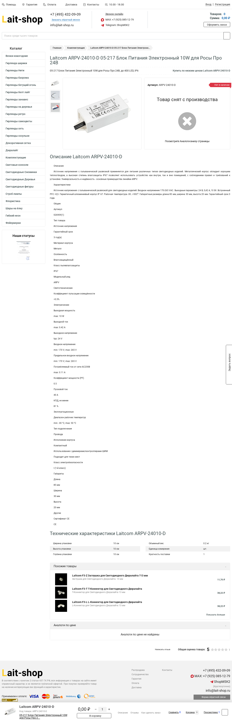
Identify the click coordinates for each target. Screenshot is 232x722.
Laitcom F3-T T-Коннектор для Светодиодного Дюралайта (107, 588)
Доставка (71, 4)
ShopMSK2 (221, 682)
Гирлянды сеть (15, 128)
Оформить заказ (217, 24)
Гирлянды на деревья (19, 106)
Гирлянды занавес (17, 99)
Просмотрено (211, 712)
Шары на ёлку (14, 208)
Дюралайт (12, 150)
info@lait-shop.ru (217, 690)
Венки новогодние (17, 55)
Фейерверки (13, 222)
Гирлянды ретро (15, 114)
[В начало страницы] (225, 712)
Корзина (190, 712)
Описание (123, 712)
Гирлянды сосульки (17, 135)
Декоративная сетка (18, 143)
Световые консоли (17, 164)
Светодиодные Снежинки (21, 172)
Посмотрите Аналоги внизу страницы (187, 141)
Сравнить (174, 712)
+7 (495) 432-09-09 (65, 14)
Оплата (51, 4)
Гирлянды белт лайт (18, 92)
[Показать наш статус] (23, 250)
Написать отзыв (162, 649)
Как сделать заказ (150, 712)
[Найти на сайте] (226, 35)
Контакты (93, 4)
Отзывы (134, 712)
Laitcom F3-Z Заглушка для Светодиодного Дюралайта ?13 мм (110, 575)
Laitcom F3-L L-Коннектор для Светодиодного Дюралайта (107, 602)
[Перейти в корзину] (206, 16)
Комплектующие (16, 157)
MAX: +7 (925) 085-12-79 (119, 19)
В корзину (95, 715)
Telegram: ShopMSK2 (117, 25)
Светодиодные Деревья (20, 179)
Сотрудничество (140, 674)
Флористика (13, 201)
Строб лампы (14, 193)
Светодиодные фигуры (20, 186)
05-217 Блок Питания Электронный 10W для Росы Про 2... (43, 716)
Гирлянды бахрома (17, 77)
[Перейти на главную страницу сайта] (22, 19)
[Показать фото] (55, 83)
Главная (57, 48)
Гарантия (31, 4)
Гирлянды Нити (15, 70)
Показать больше (215, 614)
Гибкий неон (13, 215)
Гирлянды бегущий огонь (21, 84)
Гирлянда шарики (16, 63)
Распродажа (138, 670)
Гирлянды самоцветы (19, 121)
